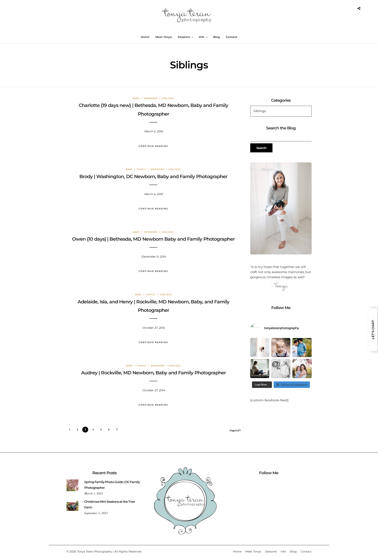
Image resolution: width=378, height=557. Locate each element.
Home (145, 37)
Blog (216, 37)
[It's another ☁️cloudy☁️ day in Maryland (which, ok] (280, 368)
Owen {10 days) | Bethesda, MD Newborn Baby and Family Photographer (153, 239)
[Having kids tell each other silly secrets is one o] (301, 347)
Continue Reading (153, 146)
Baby (136, 98)
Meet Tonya (163, 37)
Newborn (151, 98)
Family (141, 169)
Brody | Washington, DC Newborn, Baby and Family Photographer (153, 176)
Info (201, 37)
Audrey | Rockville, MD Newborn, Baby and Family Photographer (153, 373)
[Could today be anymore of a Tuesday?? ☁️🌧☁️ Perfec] (301, 368)
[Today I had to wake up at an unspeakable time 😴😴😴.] (259, 368)
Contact (231, 37)
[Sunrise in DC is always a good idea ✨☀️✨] (259, 347)
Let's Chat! (373, 329)
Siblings (168, 98)
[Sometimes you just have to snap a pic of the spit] (280, 347)
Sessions (184, 37)
